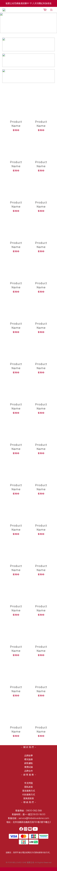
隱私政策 (28, 786)
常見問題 (28, 783)
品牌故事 (28, 755)
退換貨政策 (28, 798)
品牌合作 (28, 770)
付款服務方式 (28, 794)
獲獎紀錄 (28, 767)
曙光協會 (28, 759)
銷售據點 (28, 763)
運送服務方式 (28, 790)
